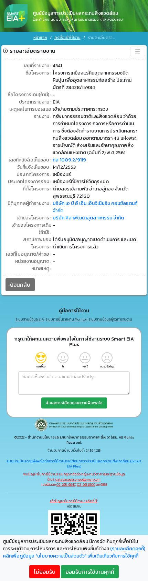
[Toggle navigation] (137, 51)
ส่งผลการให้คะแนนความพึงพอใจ (74, 403)
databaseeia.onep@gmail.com (78, 479)
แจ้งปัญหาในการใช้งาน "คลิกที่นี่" (74, 501)
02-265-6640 (66, 484)
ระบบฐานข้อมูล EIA (30, 319)
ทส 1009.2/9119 (69, 160)
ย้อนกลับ (20, 284)
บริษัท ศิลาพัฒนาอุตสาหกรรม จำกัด (88, 217)
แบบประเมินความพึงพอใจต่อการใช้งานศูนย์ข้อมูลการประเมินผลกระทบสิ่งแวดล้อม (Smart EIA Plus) (74, 464)
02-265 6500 (86, 484)
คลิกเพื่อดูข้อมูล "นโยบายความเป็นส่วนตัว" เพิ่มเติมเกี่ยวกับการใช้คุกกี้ (70, 556)
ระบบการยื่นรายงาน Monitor (66, 319)
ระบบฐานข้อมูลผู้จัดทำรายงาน (110, 319)
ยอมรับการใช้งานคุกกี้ (89, 572)
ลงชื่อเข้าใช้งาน (67, 38)
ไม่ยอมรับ (44, 572)
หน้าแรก (40, 38)
